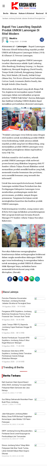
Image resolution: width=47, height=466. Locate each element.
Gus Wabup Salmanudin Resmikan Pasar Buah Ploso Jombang (17, 400)
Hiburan (13, 13)
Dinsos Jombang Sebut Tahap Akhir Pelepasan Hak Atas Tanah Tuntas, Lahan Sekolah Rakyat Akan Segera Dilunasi (16, 449)
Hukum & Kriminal (26, 13)
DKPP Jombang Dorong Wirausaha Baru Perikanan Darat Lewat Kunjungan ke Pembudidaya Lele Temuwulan (17, 434)
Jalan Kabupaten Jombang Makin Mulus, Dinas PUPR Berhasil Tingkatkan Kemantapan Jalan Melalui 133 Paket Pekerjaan (17, 418)
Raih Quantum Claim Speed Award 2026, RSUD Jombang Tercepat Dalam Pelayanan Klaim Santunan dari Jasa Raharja (17, 386)
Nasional (39, 13)
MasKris (13, 38)
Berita (5, 13)
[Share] (42, 40)
